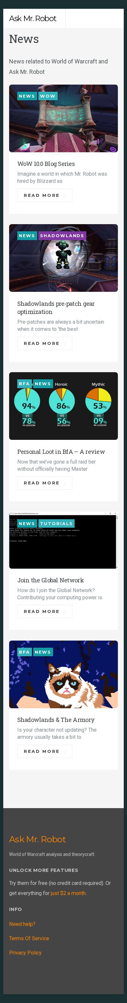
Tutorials (56, 523)
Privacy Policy (25, 953)
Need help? (22, 924)
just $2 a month (68, 893)
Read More (42, 195)
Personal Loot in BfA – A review (61, 451)
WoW (48, 96)
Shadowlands (62, 235)
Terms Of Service (29, 938)
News (27, 96)
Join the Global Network (50, 580)
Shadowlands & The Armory (56, 720)
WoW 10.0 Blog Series (46, 164)
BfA (24, 383)
